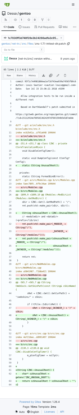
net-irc (16, 43)
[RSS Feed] (5, 19)
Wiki (65, 26)
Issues (26, 26)
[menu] (20, 411)
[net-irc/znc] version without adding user (42, 58)
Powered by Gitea (30, 401)
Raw (9, 75)
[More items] (75, 27)
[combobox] (22, 49)
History (32, 75)
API (62, 411)
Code (11, 26)
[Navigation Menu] (73, 4)
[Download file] (43, 75)
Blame (20, 75)
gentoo (25, 13)
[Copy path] (68, 43)
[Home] (7, 4)
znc (24, 43)
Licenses (49, 411)
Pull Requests (46, 26)
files (30, 43)
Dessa (12, 13)
